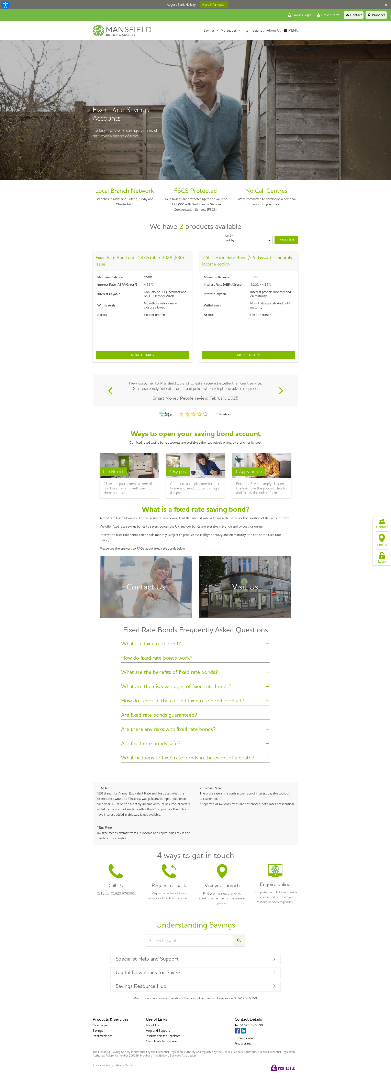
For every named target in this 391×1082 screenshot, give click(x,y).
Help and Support (158, 1030)
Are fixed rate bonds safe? (150, 744)
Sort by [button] (229, 240)
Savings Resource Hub (141, 986)
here (208, 998)
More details (160, 355)
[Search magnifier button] (239, 940)
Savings (209, 30)
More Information (214, 4)
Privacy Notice (101, 1065)
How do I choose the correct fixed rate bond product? (182, 701)
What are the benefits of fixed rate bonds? (169, 673)
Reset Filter (286, 240)
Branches (378, 15)
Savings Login (301, 15)
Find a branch (244, 1043)
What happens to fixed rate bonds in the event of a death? (187, 758)
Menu (293, 30)
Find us (382, 545)
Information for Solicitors (163, 1036)
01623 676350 (245, 998)
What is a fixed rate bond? (151, 644)
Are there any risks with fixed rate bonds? (168, 730)
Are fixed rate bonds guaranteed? (159, 716)
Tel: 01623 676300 (249, 1025)
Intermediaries (253, 30)
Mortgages (229, 30)
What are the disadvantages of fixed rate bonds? (176, 687)
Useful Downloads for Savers (148, 972)
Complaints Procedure (161, 1041)
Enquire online (245, 1038)
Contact (382, 527)
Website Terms (123, 1065)
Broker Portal (330, 15)
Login (382, 562)
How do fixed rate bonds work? (156, 659)
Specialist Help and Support (147, 959)
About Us (274, 30)
